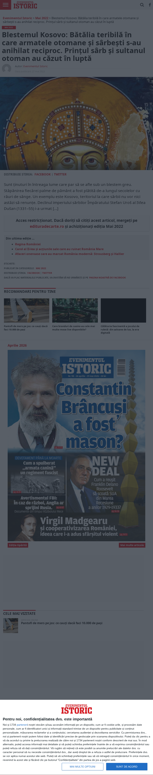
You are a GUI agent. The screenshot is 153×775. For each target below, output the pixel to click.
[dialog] (76, 737)
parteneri (22, 724)
